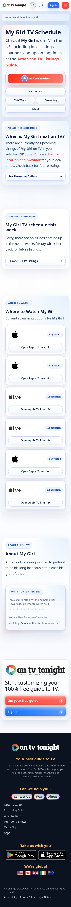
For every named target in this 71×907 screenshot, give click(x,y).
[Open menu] (65, 5)
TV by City (10, 827)
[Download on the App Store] (52, 855)
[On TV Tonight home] (35, 669)
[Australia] (51, 873)
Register (37, 623)
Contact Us (22, 797)
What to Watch (13, 816)
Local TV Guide (21, 17)
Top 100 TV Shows (15, 821)
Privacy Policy (27, 897)
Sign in (53, 5)
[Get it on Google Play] (20, 855)
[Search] (33, 5)
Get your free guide (23, 700)
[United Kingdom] (35, 873)
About (52, 797)
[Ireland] (43, 873)
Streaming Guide (14, 810)
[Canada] (28, 873)
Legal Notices (44, 897)
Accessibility (11, 897)
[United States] (20, 873)
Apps (7, 833)
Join (42, 5)
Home (7, 17)
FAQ (39, 797)
